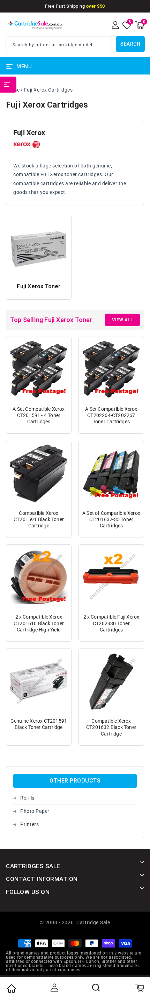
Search (130, 44)
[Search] (96, 987)
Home (11, 988)
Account (54, 987)
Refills (27, 798)
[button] (139, 25)
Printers (29, 824)
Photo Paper (35, 811)
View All (122, 319)
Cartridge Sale (93, 922)
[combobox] (59, 44)
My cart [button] (139, 987)
